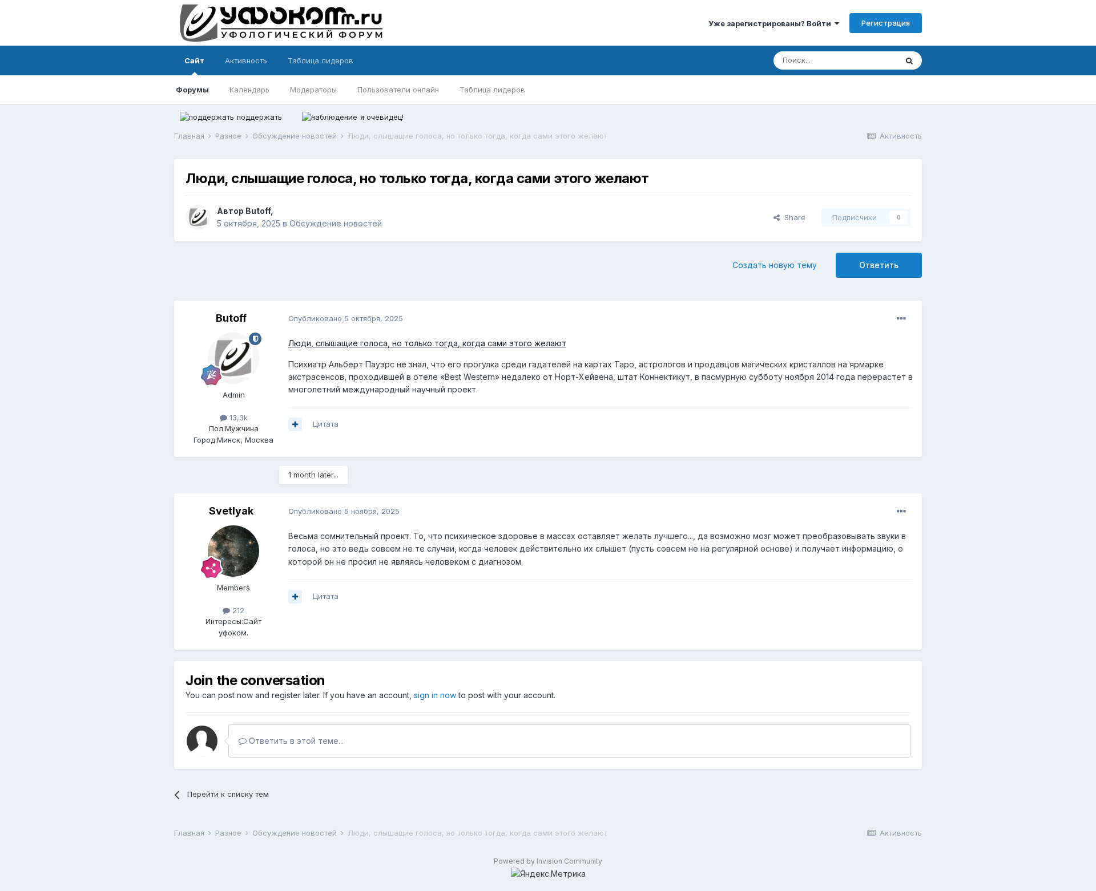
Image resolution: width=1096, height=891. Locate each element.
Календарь (249, 89)
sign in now (435, 695)
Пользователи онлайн (398, 89)
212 (237, 610)
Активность (246, 60)
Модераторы (313, 89)
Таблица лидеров (492, 89)
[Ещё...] (901, 319)
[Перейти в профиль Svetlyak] (233, 551)
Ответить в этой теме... (295, 741)
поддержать (259, 117)
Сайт (194, 60)
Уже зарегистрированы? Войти (771, 23)
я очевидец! (382, 117)
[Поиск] (909, 60)
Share (792, 217)
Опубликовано (345, 318)
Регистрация (885, 22)
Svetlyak (231, 511)
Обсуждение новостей (335, 223)
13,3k (237, 417)
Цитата (326, 423)
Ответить (878, 265)
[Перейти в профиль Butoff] (198, 217)
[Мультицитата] (295, 424)
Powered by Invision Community (548, 861)
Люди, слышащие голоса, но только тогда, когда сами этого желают (427, 343)
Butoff (258, 211)
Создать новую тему (774, 265)
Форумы (192, 89)
